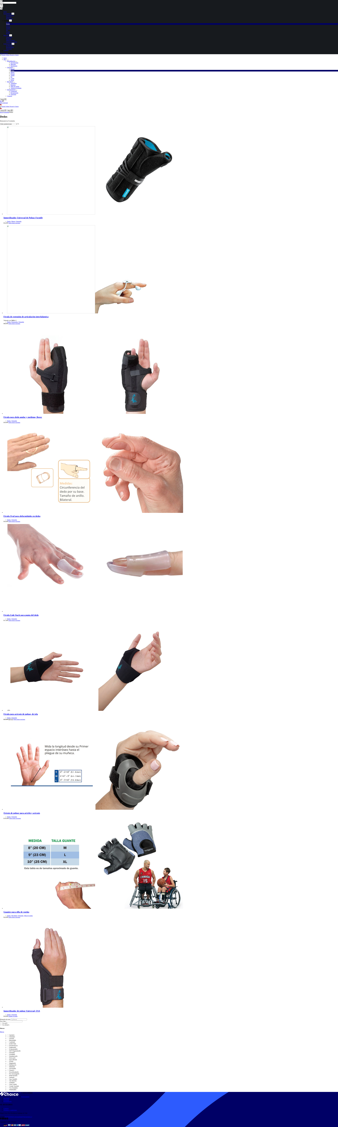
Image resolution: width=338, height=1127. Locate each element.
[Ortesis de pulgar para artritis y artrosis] (95, 809)
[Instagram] (3, 1119)
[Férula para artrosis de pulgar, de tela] (98, 710)
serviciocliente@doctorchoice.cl (23, 1117)
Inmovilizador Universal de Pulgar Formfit (23, 218)
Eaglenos (12, 1047)
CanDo (12, 1042)
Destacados (14, 322)
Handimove (13, 1056)
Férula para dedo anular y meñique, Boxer (23, 417)
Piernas (13, 74)
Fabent (12, 1052)
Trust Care (13, 1084)
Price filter (3, 1021)
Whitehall (12, 1089)
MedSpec (12, 1065)
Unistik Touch (14, 1086)
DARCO (12, 1044)
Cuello (12, 78)
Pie (11, 77)
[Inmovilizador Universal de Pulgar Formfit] (95, 214)
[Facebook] (1, 1119)
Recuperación (14, 93)
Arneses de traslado (16, 88)
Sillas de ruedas (15, 86)
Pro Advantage (14, 1074)
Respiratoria (14, 66)
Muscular (13, 64)
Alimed (12, 1037)
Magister (12, 1063)
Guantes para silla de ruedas (16, 912)
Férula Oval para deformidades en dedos (22, 516)
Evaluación (14, 91)
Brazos (12, 69)
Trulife (12, 1082)
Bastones (13, 85)
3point (11, 1035)
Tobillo (13, 75)
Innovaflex (13, 1059)
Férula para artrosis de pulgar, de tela (21, 714)
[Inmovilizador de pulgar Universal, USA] (51, 1007)
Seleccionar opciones (14, 223)
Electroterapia (14, 62)
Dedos (12, 70)
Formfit (12, 1054)
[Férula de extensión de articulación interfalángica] (77, 313)
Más (5, 59)
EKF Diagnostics (14, 1051)
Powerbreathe (13, 1072)
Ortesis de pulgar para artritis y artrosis (22, 813)
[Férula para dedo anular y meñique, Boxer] (95, 413)
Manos (12, 72)
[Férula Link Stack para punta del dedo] (95, 611)
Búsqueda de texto (5, 1019)
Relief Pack (13, 1075)
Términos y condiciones (10, 1110)
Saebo (11, 1077)
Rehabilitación (11, 61)
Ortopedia (10, 67)
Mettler (12, 1067)
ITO (11, 1061)
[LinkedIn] (7, 1119)
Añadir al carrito (12, 1016)
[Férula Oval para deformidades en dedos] (95, 512)
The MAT (12, 1081)
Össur (11, 1070)
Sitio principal (4, 103)
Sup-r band (13, 1079)
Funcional (13, 94)
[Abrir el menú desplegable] (16, 61)
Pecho (12, 80)
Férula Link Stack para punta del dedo (21, 615)
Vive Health (13, 1088)
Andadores (14, 83)
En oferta (5, 1025)
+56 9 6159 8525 (9, 1117)
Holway (12, 1058)
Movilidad (10, 81)
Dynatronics (13, 1045)
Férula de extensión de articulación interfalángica (26, 317)
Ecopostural (13, 1049)
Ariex (11, 1038)
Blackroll (12, 1040)
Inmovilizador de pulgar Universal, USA (22, 1011)
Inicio (5, 58)
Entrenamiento (11, 89)
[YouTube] (5, 1119)
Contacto (9, 96)
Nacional (12, 1068)
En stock (4, 1023)
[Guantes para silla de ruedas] (95, 908)
